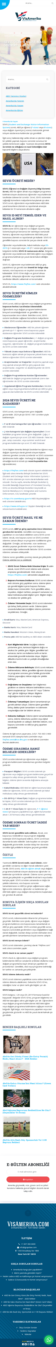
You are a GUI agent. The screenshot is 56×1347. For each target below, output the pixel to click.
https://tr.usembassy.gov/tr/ (18, 498)
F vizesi (35, 127)
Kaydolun (29, 1179)
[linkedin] (30, 1344)
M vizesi (47, 127)
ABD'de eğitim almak (30, 868)
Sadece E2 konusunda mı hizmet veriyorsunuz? (27, 1279)
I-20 (27, 248)
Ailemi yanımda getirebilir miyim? (27, 1273)
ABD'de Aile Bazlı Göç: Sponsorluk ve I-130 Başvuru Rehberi (28, 1312)
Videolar (27, 1334)
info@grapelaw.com (28, 1247)
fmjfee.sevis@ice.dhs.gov (15, 739)
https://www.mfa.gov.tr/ (16, 506)
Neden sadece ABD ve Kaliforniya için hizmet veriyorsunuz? (28, 1276)
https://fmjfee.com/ (14, 470)
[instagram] (28, 1344)
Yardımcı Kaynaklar (28, 1331)
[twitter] (25, 1344)
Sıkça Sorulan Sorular (28, 1327)
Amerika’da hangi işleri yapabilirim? (27, 1269)
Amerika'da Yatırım (15, 101)
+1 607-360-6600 (27, 1244)
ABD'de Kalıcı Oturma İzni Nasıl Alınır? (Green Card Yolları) (28, 1302)
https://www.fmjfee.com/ (23, 284)
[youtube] (33, 1344)
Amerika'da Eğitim (14, 110)
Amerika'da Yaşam (14, 105)
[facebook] (22, 1344)
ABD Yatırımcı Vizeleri (16, 96)
